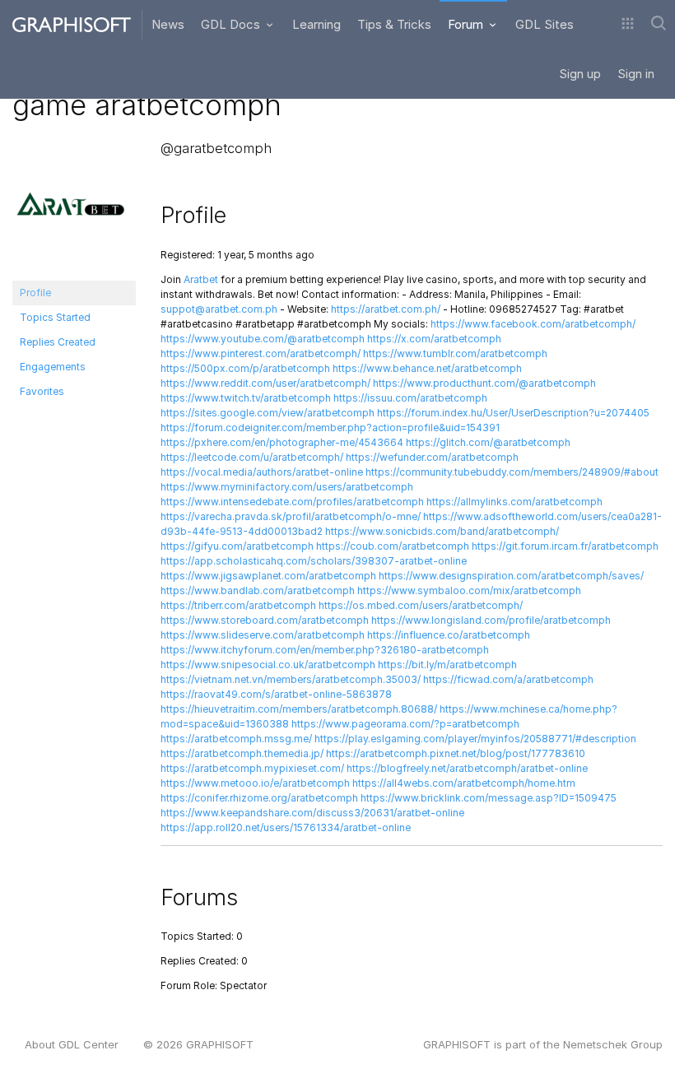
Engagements (53, 366)
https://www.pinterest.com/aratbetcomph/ (261, 353)
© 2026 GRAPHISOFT (198, 1044)
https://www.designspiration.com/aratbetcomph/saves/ (511, 575)
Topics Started (55, 317)
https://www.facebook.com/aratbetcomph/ (533, 324)
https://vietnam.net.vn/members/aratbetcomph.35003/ (291, 679)
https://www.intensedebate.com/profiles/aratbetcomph (292, 501)
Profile (35, 292)
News (167, 24)
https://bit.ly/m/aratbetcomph (447, 664)
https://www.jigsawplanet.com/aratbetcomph (268, 575)
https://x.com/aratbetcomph (434, 338)
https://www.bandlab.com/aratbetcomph (258, 590)
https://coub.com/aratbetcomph (392, 546)
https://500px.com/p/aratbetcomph (245, 368)
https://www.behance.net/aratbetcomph (427, 368)
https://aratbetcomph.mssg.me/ (236, 738)
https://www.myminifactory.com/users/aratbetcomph (287, 487)
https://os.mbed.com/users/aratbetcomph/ (421, 605)
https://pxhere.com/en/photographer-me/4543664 (282, 442)
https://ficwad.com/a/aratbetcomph (508, 679)
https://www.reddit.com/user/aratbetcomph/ (265, 383)
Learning (316, 24)
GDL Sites (544, 24)
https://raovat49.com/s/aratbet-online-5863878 (276, 694)
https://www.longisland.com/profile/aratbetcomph (491, 620)
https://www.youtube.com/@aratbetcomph (263, 338)
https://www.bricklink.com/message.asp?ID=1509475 (489, 798)
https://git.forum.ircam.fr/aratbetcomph (565, 546)
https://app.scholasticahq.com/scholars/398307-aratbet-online (314, 561)
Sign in (635, 73)
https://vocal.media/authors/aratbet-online (262, 472)
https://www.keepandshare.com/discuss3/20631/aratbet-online (312, 812)
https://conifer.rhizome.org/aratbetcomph (259, 798)
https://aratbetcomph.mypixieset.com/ (252, 768)
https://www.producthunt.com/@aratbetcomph (484, 383)
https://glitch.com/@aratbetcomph (488, 442)
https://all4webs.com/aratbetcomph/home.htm (463, 783)
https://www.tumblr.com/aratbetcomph (455, 353)
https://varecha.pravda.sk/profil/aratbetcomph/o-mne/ (291, 516)
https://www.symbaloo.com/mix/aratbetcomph (469, 590)
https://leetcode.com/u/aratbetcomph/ (252, 457)
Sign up (580, 73)
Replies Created (57, 342)
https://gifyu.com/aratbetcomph (237, 546)
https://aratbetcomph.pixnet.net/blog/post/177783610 (455, 753)
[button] (627, 24)
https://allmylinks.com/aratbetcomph (514, 501)
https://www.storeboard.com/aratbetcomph (265, 620)
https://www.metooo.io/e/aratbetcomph (255, 783)
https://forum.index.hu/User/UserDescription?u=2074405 (513, 413)
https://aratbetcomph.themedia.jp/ (242, 753)
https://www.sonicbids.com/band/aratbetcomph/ (442, 531)
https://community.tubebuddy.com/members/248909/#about (512, 472)
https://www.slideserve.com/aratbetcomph (263, 635)
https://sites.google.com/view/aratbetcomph (268, 413)
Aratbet (201, 279)
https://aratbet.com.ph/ (385, 309)
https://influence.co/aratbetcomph (448, 635)
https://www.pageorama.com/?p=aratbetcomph (405, 724)
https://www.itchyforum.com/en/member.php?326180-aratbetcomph (325, 650)
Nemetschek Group (613, 1044)
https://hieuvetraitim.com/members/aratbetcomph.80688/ (299, 709)
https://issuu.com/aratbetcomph (410, 398)
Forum (467, 24)
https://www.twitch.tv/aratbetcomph (246, 398)
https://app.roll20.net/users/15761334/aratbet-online (286, 827)
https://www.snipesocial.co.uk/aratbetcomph (268, 664)
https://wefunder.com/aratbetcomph (432, 457)
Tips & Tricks (394, 24)
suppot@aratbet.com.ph (219, 309)
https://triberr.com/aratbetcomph (238, 605)
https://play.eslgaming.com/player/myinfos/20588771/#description (475, 738)
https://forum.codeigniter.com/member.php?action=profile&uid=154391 (330, 427)
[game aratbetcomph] (74, 209)
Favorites (42, 391)
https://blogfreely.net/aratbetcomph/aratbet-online (467, 768)
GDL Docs (232, 24)
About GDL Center (72, 1044)
